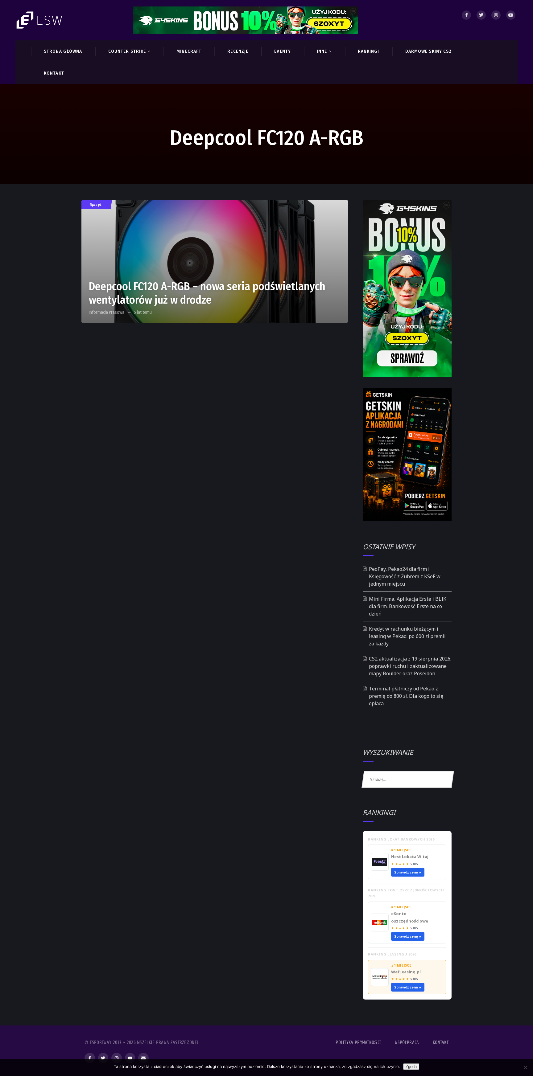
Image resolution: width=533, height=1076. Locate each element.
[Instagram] (496, 15)
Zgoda (411, 1066)
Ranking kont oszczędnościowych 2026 (406, 893)
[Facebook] (466, 15)
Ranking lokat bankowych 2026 (401, 839)
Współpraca (407, 1042)
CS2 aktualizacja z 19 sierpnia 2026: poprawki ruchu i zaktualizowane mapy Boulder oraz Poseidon (410, 666)
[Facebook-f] (90, 1058)
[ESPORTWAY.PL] (40, 20)
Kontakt (440, 1042)
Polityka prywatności (358, 1042)
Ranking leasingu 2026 (392, 954)
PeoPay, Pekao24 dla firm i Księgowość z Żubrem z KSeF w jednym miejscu (404, 576)
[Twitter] (481, 15)
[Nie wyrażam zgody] (525, 1067)
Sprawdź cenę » (407, 872)
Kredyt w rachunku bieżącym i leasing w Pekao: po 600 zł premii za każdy (407, 636)
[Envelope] (143, 1058)
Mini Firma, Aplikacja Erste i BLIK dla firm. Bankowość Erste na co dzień (407, 606)
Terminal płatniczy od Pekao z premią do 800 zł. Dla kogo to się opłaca (406, 696)
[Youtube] (510, 15)
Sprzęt (96, 204)
